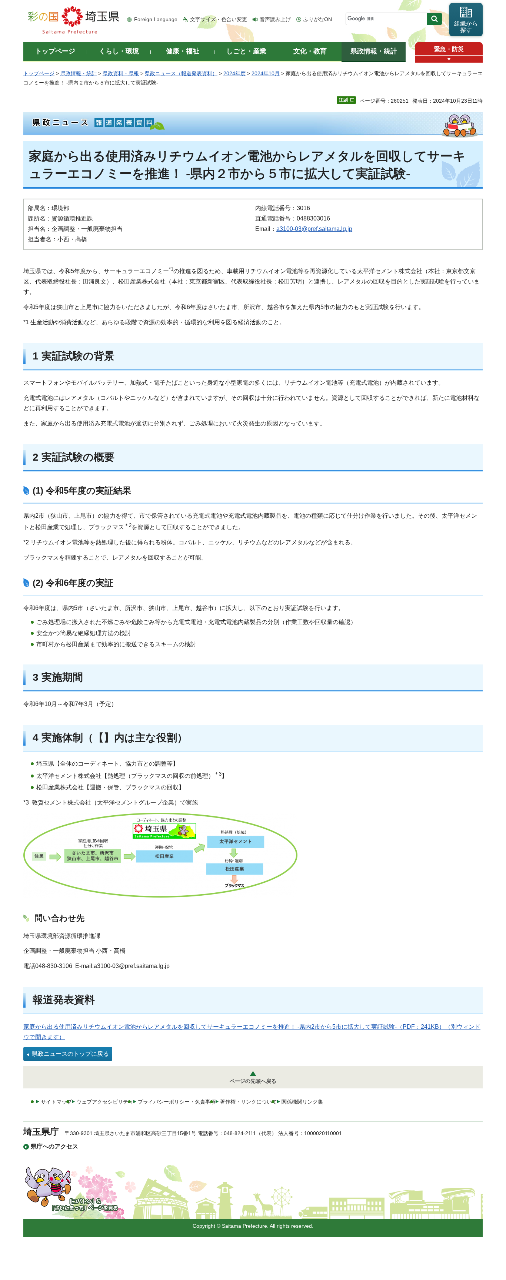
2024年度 (234, 73)
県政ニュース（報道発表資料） (181, 73)
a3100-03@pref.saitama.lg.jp (314, 229)
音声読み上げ (275, 19)
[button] (449, 59)
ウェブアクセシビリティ (104, 1102)
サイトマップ (56, 1102)
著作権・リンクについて (248, 1102)
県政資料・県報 (121, 73)
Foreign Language (155, 19)
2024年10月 (266, 73)
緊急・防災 (449, 49)
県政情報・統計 (78, 73)
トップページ (38, 73)
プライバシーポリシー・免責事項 (177, 1102)
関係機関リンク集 (302, 1102)
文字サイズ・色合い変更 (218, 19)
